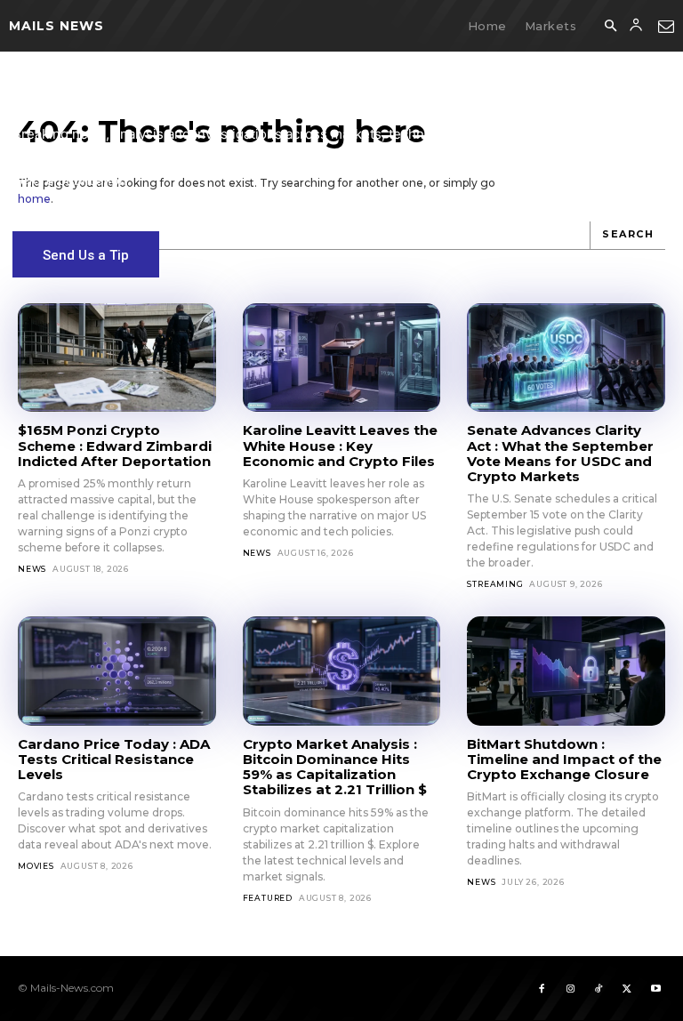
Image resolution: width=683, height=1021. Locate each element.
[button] (610, 27)
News (32, 569)
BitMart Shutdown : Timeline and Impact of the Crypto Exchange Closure (564, 760)
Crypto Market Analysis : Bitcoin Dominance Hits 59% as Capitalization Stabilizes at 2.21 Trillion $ (335, 767)
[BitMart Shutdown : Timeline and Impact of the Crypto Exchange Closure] (566, 670)
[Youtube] (655, 988)
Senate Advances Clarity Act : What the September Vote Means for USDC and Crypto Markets (560, 453)
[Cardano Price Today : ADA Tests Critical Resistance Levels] (117, 670)
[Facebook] (541, 988)
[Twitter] (627, 988)
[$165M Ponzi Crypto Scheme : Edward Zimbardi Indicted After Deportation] (117, 357)
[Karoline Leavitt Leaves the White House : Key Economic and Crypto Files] (342, 357)
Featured (268, 898)
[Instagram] (570, 988)
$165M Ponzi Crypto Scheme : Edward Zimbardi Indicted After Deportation (115, 446)
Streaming (495, 584)
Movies (36, 866)
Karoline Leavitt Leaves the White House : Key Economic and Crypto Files (340, 446)
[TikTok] (598, 988)
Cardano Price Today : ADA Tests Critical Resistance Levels (114, 760)
